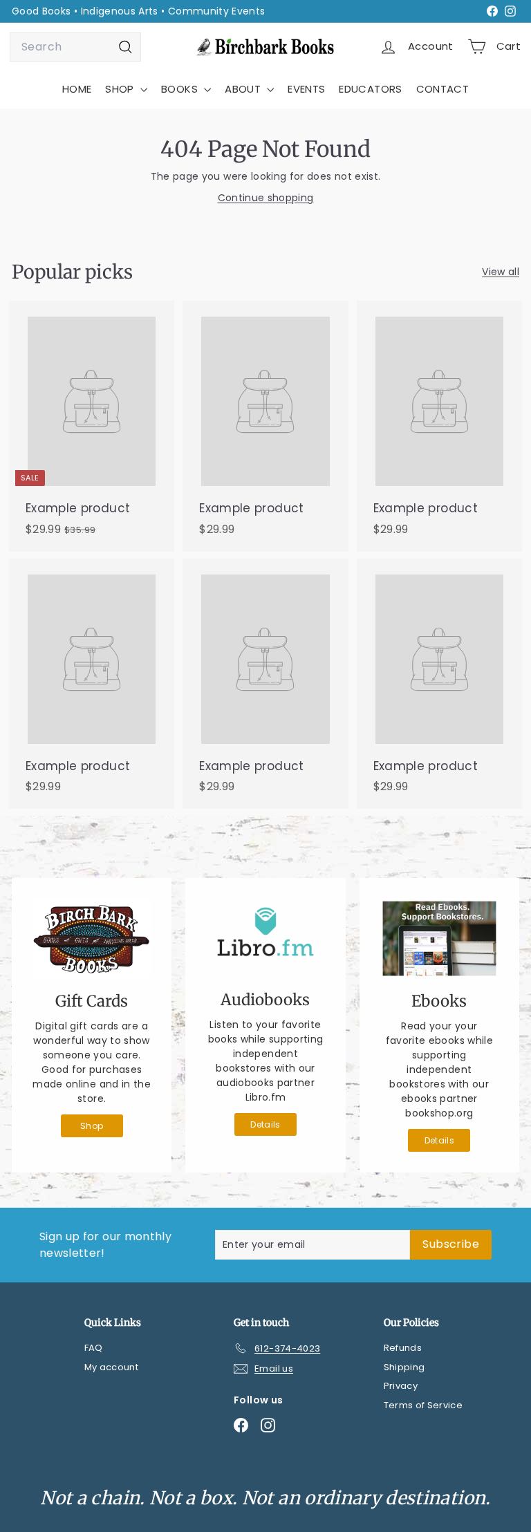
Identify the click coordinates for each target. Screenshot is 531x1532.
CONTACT (442, 89)
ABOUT (244, 89)
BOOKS (181, 89)
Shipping (404, 1367)
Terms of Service (423, 1405)
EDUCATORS (370, 89)
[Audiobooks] (265, 937)
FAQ (93, 1347)
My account (111, 1367)
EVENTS (306, 89)
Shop (91, 1126)
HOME (76, 89)
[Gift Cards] (91, 938)
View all (500, 272)
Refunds (403, 1347)
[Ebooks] (439, 938)
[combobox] (75, 47)
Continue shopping (266, 198)
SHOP (121, 89)
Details (265, 1124)
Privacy (401, 1385)
